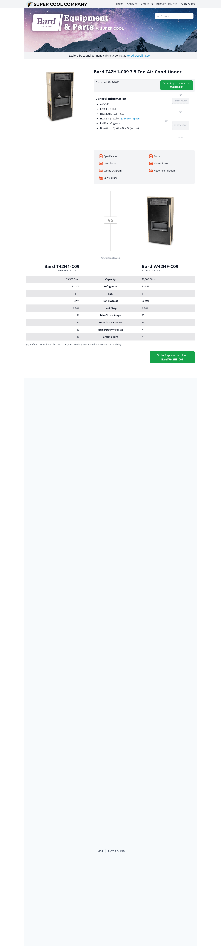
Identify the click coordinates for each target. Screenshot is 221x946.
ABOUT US (147, 4)
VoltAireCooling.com (139, 55)
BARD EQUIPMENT (166, 4)
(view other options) (131, 118)
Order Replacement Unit (176, 85)
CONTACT (132, 4)
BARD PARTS (188, 4)
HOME (119, 4)
